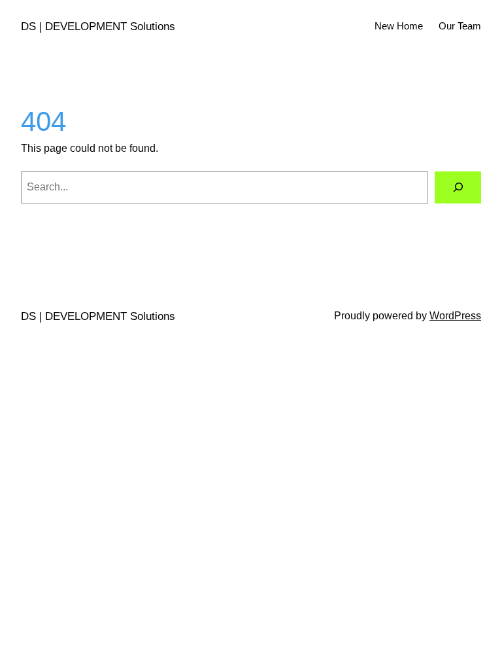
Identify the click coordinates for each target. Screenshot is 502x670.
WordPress (455, 315)
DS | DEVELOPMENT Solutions (98, 26)
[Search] (458, 187)
